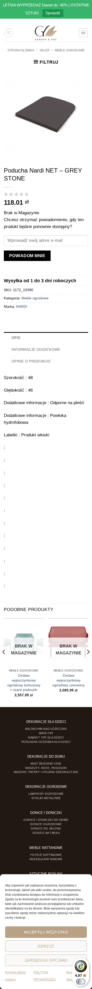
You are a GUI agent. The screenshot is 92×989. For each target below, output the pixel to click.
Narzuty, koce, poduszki (46, 767)
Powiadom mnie (27, 255)
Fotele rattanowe (46, 854)
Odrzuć (46, 946)
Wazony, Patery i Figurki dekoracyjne (46, 772)
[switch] (80, 981)
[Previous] (4, 662)
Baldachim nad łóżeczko (46, 728)
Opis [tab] (16, 338)
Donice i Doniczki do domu (46, 819)
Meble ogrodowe (70, 50)
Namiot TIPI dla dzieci (46, 737)
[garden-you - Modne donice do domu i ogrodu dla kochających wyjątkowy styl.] (46, 33)
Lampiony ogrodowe (45, 793)
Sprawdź (52, 13)
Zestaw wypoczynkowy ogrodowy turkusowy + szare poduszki (23, 682)
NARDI (21, 307)
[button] (8, 32)
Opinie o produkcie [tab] (31, 361)
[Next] (88, 662)
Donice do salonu (46, 828)
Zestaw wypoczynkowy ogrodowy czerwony (68, 680)
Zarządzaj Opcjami (46, 960)
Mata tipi (46, 733)
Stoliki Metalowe (46, 798)
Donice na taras (46, 832)
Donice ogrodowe (46, 824)
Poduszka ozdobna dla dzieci (46, 741)
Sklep (45, 50)
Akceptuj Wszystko (46, 932)
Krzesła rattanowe (46, 859)
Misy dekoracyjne (46, 763)
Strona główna (20, 50)
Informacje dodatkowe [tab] (36, 349)
